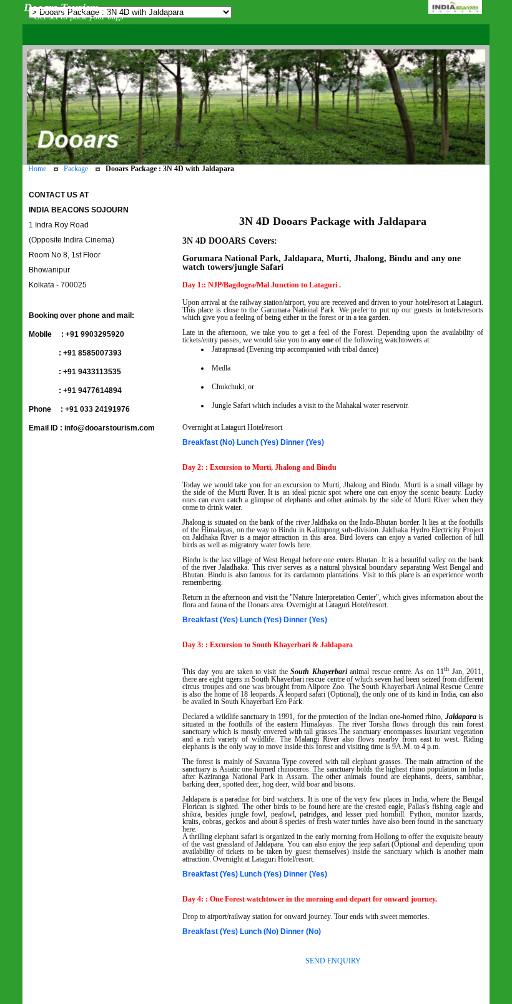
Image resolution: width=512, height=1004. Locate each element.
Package (76, 168)
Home (37, 168)
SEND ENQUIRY (333, 961)
